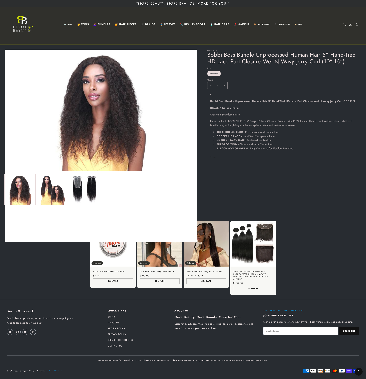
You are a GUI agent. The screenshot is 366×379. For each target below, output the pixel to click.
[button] (83, 24)
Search (111, 316)
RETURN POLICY (116, 328)
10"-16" (215, 74)
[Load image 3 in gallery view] (84, 189)
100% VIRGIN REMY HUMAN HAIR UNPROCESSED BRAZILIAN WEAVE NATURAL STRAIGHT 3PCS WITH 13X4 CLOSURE (250, 275)
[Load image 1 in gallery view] (20, 189)
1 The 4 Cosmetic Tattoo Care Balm (109, 271)
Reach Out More (55, 370)
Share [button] (212, 157)
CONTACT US (115, 346)
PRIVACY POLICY (117, 334)
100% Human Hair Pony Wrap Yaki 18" (204, 271)
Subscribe (349, 330)
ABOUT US (113, 322)
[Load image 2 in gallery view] (52, 189)
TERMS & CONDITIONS (120, 340)
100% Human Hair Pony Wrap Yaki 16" (157, 271)
